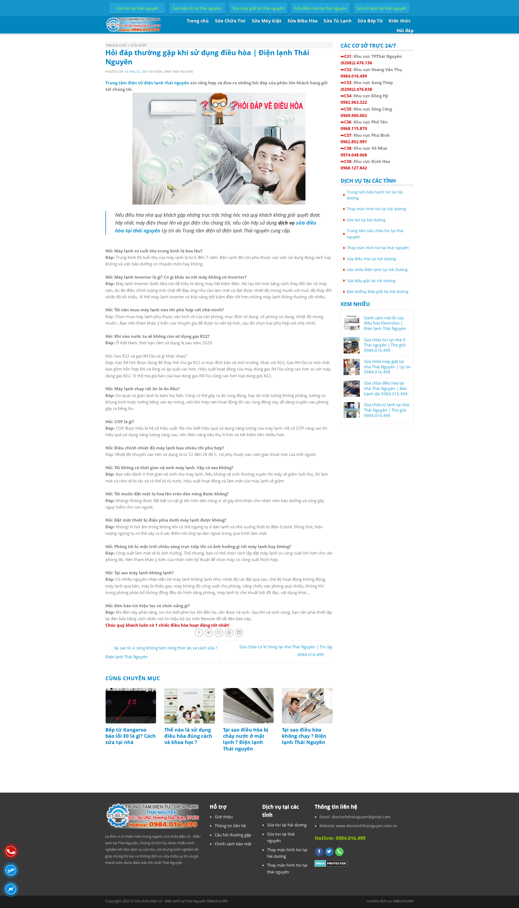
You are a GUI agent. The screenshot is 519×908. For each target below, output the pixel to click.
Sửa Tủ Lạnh (338, 21)
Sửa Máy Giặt (267, 21)
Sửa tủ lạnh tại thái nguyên (382, 8)
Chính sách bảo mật (233, 843)
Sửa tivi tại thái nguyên (137, 8)
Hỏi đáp (405, 31)
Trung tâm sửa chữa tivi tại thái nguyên (375, 233)
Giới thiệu (224, 816)
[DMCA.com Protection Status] (331, 863)
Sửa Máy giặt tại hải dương (371, 280)
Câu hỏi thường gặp (233, 834)
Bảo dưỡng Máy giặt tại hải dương (377, 291)
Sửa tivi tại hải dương (366, 219)
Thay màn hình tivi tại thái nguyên (378, 247)
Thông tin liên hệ (230, 825)
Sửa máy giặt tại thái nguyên (258, 8)
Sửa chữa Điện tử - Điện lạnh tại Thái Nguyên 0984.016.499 (180, 901)
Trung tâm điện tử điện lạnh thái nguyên (147, 82)
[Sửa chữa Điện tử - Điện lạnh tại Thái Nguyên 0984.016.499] (135, 25)
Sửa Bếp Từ (370, 21)
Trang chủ (198, 21)
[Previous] (104, 728)
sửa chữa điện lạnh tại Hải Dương (377, 269)
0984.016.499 (403, 901)
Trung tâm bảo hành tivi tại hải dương (375, 195)
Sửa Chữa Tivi (230, 21)
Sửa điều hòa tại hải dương (371, 258)
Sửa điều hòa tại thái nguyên (320, 8)
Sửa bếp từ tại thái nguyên (197, 8)
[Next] (334, 728)
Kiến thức (400, 21)
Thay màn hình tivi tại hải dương (376, 208)
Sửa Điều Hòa (303, 21)
